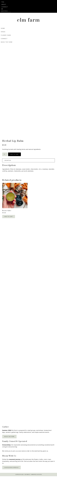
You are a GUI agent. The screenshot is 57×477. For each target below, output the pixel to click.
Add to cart (14, 154)
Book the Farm (9, 436)
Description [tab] (8, 160)
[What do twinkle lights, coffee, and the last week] (28, 371)
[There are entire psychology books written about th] (28, 240)
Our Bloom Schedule (11, 467)
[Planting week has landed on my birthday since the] (28, 338)
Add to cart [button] (8, 216)
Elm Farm (28, 20)
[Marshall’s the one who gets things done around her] (28, 273)
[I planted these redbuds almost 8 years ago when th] (28, 404)
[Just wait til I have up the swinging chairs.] (28, 305)
